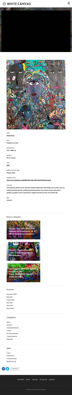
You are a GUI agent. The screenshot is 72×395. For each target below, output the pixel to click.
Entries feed (10, 355)
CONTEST (35, 379)
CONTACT (15, 369)
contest (9, 330)
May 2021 (10, 303)
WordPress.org (11, 361)
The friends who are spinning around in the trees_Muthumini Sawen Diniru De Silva (23, 273)
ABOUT (28, 379)
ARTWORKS (20, 379)
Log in (8, 353)
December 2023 (12, 294)
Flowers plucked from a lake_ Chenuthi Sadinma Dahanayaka (21, 252)
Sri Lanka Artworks (12, 333)
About (8, 322)
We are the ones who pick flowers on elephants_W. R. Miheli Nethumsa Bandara (22, 231)
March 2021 (10, 308)
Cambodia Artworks (13, 328)
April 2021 (10, 305)
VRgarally (10, 339)
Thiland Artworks (12, 336)
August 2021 (10, 300)
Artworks (9, 325)
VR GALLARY (43, 379)
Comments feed (11, 358)
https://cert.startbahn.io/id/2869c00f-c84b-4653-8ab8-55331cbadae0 (29, 180)
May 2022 (10, 297)
